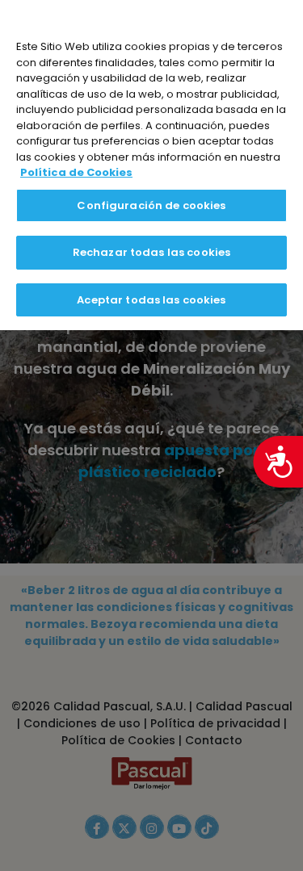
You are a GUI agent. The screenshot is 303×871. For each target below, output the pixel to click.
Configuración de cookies (151, 205)
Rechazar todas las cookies (151, 252)
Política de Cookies (76, 172)
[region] (151, 165)
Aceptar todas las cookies (151, 300)
